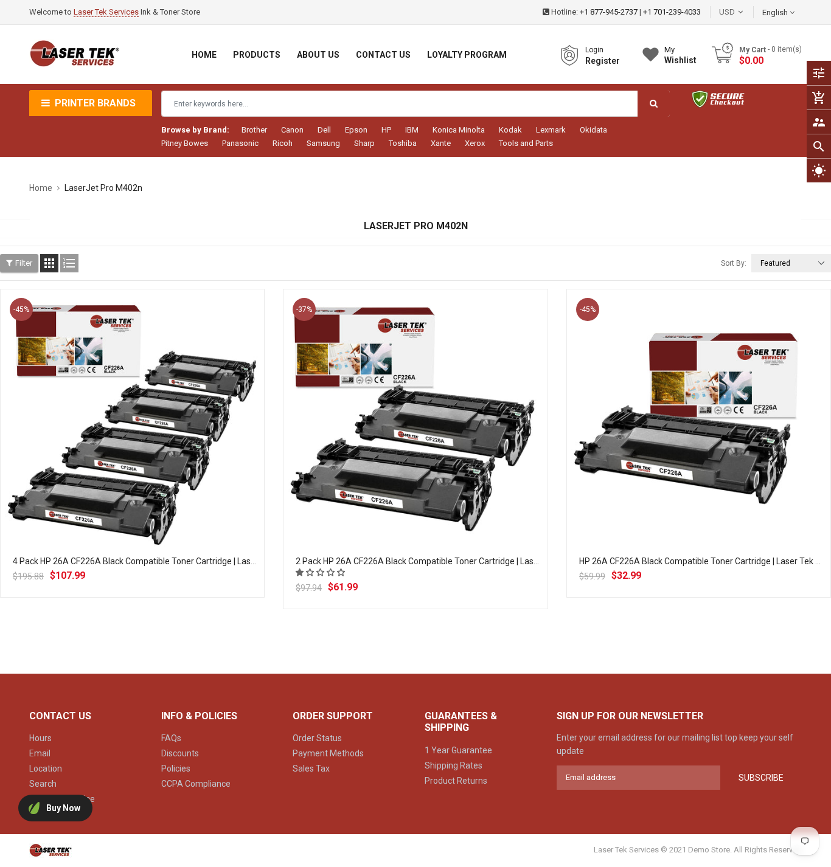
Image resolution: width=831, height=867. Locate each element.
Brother (254, 129)
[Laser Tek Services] (50, 850)
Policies (175, 768)
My (680, 55)
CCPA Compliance (196, 784)
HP (386, 129)
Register (602, 61)
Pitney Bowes (184, 143)
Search (43, 784)
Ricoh (283, 143)
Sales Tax (311, 768)
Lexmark (551, 129)
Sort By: (733, 263)
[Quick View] (159, 459)
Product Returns (456, 781)
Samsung (323, 143)
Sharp (364, 143)
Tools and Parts (526, 143)
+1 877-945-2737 (609, 11)
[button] (321, 572)
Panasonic (240, 143)
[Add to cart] (132, 459)
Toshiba (403, 143)
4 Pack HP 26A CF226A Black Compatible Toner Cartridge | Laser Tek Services (161, 561)
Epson (356, 129)
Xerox (475, 143)
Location (45, 768)
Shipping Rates (453, 765)
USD (745, 11)
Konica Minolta (459, 129)
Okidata (593, 129)
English (776, 12)
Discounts (180, 753)
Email (39, 753)
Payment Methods (328, 753)
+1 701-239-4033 (672, 11)
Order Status (317, 738)
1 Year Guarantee (458, 750)
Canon (292, 129)
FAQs (171, 738)
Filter (23, 263)
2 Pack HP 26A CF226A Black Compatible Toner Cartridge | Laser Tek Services (444, 561)
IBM (412, 129)
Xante (441, 143)
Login (594, 50)
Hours (40, 738)
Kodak (510, 129)
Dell (324, 129)
